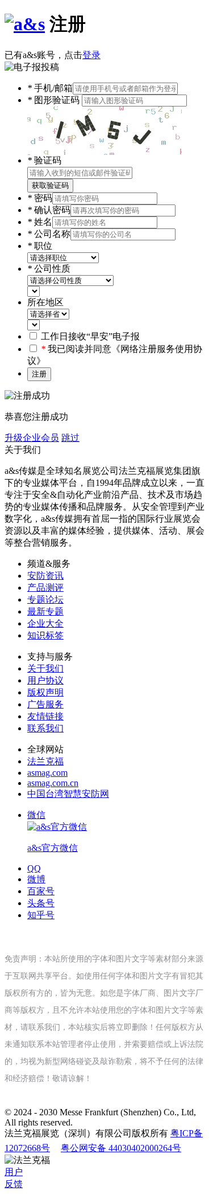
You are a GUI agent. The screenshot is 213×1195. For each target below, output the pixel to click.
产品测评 (45, 587)
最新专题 (45, 611)
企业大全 (45, 623)
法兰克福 (45, 761)
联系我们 (45, 728)
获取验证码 (50, 185)
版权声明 (45, 692)
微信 (52, 831)
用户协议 (45, 680)
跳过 (70, 438)
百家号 (41, 891)
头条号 (41, 903)
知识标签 (45, 635)
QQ (34, 868)
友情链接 (45, 716)
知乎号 (41, 915)
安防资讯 (45, 575)
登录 (91, 55)
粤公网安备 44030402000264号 (121, 1148)
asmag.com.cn (52, 783)
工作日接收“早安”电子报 (90, 336)
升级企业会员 (32, 438)
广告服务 (45, 704)
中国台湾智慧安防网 (68, 794)
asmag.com (47, 772)
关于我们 (45, 668)
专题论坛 (45, 599)
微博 (36, 879)
